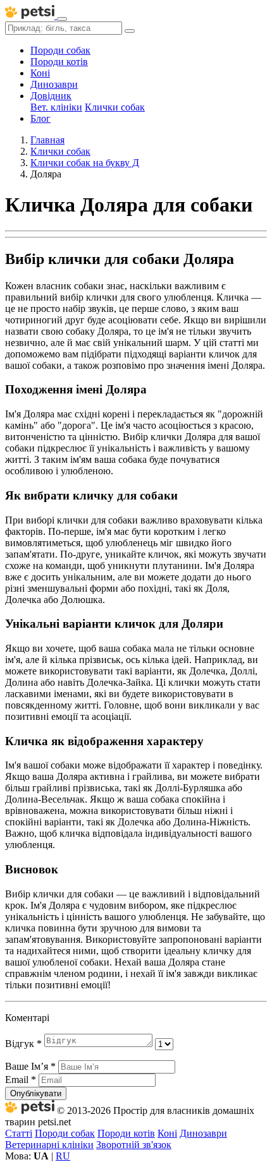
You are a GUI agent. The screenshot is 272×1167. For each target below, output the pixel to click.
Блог (40, 118)
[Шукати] (130, 31)
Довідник (50, 95)
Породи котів (59, 61)
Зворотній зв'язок (133, 1144)
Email (20, 1079)
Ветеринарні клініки (49, 1144)
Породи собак (60, 50)
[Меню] (62, 19)
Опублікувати (35, 1093)
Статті (18, 1133)
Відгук (23, 1043)
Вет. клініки (56, 107)
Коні (40, 73)
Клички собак (115, 107)
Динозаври (54, 84)
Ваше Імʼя (30, 1066)
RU (63, 1156)
